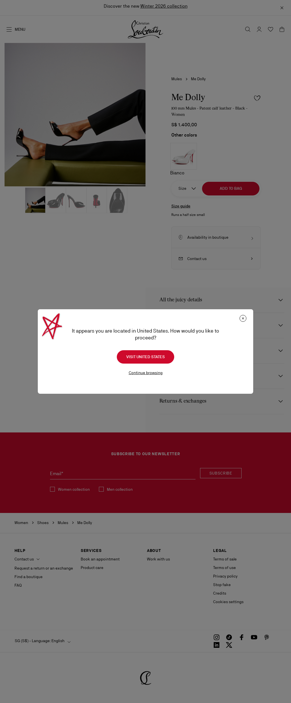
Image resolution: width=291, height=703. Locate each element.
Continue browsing (146, 372)
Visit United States (145, 356)
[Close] (243, 318)
